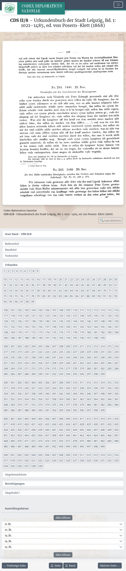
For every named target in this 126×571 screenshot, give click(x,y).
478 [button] (75, 441)
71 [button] (110, 290)
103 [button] (26, 310)
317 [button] (6, 388)
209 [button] (68, 346)
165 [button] (102, 326)
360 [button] (68, 399)
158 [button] (54, 326)
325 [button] (61, 388)
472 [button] (33, 441)
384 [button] (116, 404)
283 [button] (109, 368)
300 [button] (6, 382)
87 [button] (82, 296)
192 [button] (54, 338)
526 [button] (68, 460)
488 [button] (26, 446)
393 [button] (61, 410)
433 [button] (116, 424)
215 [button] (109, 346)
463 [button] (89, 435)
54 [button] (16, 290)
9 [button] (37, 271)
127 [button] (75, 315)
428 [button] (82, 424)
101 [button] (13, 310)
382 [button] (102, 404)
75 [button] (16, 296)
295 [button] (75, 374)
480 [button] (89, 441)
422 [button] (40, 424)
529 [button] (89, 460)
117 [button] (6, 315)
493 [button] (61, 446)
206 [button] (47, 346)
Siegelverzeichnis (15, 474)
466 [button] (109, 435)
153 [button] (20, 326)
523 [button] (47, 460)
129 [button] (89, 315)
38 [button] (43, 285)
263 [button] (89, 363)
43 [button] (71, 285)
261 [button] (75, 363)
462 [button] (82, 435)
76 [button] (21, 296)
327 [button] (75, 388)
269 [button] (13, 368)
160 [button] (68, 326)
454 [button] (26, 435)
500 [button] (6, 455)
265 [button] (102, 363)
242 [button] (61, 357)
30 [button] (115, 279)
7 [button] (29, 271)
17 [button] (43, 279)
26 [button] (93, 279)
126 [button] (68, 315)
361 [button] (75, 399)
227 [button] (75, 352)
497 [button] (89, 446)
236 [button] (20, 357)
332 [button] (109, 388)
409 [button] (68, 418)
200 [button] (6, 346)
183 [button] (109, 332)
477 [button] (68, 441)
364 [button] (96, 399)
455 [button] (33, 435)
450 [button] (116, 430)
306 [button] (47, 382)
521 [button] (33, 460)
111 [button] (82, 310)
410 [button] (75, 418)
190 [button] (40, 338)
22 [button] (71, 279)
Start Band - (18, 234)
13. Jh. (8, 535)
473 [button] (40, 441)
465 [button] (102, 435)
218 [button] (13, 352)
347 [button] (96, 393)
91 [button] (104, 296)
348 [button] (102, 393)
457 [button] (47, 435)
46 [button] (88, 285)
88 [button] (88, 296)
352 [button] (13, 399)
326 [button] (68, 388)
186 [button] (13, 338)
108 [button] (61, 310)
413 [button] (96, 418)
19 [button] (54, 279)
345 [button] (82, 393)
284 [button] (116, 368)
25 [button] (88, 279)
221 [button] (33, 352)
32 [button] (10, 285)
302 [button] (20, 382)
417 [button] (6, 424)
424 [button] (54, 424)
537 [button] (26, 466)
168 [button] (6, 332)
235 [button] (13, 357)
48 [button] (99, 285)
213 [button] (96, 346)
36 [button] (32, 285)
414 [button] (102, 418)
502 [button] (20, 455)
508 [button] (61, 455)
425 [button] (61, 424)
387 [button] (20, 410)
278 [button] (75, 368)
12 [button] (16, 279)
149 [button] (109, 321)
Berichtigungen (15, 483)
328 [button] (82, 388)
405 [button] (40, 418)
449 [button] (109, 430)
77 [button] (27, 296)
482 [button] (102, 441)
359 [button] (61, 399)
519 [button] (20, 460)
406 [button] (47, 418)
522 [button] (40, 460)
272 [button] (33, 368)
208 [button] (61, 346)
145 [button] (82, 321)
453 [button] (20, 435)
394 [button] (68, 410)
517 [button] (6, 460)
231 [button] (102, 352)
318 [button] (13, 388)
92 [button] (110, 296)
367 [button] (116, 399)
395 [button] (75, 410)
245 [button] (82, 357)
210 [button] (75, 346)
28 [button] (104, 279)
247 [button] (96, 357)
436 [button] (20, 430)
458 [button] (54, 435)
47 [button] (93, 285)
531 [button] (102, 460)
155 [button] (33, 326)
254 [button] (26, 363)
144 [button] (75, 321)
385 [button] (6, 410)
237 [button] (26, 357)
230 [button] (96, 352)
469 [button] (13, 441)
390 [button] (40, 410)
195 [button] (75, 338)
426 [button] (68, 424)
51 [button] (115, 285)
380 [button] (89, 404)
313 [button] (96, 382)
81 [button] (49, 296)
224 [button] (54, 352)
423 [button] (47, 424)
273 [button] (40, 368)
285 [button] (6, 374)
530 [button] (96, 460)
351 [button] (6, 399)
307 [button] (54, 382)
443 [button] (68, 430)
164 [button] (96, 326)
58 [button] (38, 290)
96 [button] (16, 301)
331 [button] (102, 388)
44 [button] (77, 285)
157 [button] (47, 326)
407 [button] (54, 418)
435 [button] (13, 430)
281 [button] (96, 368)
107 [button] (54, 310)
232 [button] (109, 352)
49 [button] (104, 285)
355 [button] (33, 399)
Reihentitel (12, 243)
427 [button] (75, 424)
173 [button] (40, 332)
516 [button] (116, 455)
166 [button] (109, 326)
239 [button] (40, 357)
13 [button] (21, 279)
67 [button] (88, 290)
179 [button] (82, 332)
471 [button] (26, 441)
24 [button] (82, 279)
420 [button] (26, 424)
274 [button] (47, 368)
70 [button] (104, 290)
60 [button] (49, 290)
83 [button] (60, 296)
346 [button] (89, 393)
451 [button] (6, 435)
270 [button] (20, 368)
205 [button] (40, 346)
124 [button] (54, 315)
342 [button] (61, 393)
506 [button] (47, 455)
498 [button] (96, 446)
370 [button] (20, 404)
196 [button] (82, 338)
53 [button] (10, 290)
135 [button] (13, 321)
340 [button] (47, 393)
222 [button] (40, 352)
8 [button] (33, 271)
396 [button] (82, 410)
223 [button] (47, 352)
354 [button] (26, 399)
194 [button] (68, 338)
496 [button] (82, 446)
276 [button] (61, 368)
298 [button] (96, 374)
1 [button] (4, 271)
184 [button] (116, 332)
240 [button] (47, 357)
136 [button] (20, 321)
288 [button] (26, 374)
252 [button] (13, 363)
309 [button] (68, 382)
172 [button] (33, 332)
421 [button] (33, 424)
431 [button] (102, 424)
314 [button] (102, 382)
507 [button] (54, 455)
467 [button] (116, 435)
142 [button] (61, 321)
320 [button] (26, 388)
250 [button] (116, 357)
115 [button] (109, 310)
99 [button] (32, 301)
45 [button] (82, 285)
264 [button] (96, 363)
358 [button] (54, 399)
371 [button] (26, 404)
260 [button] (68, 363)
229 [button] (89, 352)
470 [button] (20, 441)
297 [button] (89, 374)
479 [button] (82, 441)
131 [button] (102, 315)
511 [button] (82, 455)
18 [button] (49, 279)
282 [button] (102, 368)
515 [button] (109, 455)
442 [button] (61, 430)
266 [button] (109, 363)
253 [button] (20, 363)
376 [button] (61, 404)
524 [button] (54, 460)
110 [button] (75, 310)
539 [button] (40, 466)
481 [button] (96, 441)
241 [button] (54, 357)
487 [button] (20, 446)
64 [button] (71, 290)
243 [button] (68, 357)
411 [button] (82, 418)
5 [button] (21, 271)
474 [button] (47, 441)
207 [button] (54, 346)
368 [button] (6, 404)
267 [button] (116, 363)
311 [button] (82, 382)
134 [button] (6, 321)
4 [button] (17, 271)
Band (72, 565)
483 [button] (109, 441)
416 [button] (116, 418)
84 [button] (66, 296)
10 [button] (5, 279)
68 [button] (93, 290)
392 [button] (54, 410)
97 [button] (21, 301)
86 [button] (77, 296)
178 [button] (75, 332)
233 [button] (116, 352)
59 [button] (43, 290)
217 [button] (6, 352)
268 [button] (6, 368)
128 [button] (82, 315)
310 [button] (75, 382)
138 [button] (33, 321)
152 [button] (13, 326)
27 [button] (99, 279)
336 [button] (20, 393)
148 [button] (102, 321)
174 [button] (47, 332)
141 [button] (54, 321)
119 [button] (20, 315)
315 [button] (109, 382)
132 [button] (109, 315)
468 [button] (6, 441)
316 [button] (116, 382)
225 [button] (61, 352)
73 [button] (5, 296)
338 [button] (33, 393)
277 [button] (68, 368)
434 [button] (6, 430)
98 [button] (27, 301)
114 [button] (102, 310)
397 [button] (89, 410)
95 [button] (10, 301)
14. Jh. (8, 541)
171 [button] (26, 332)
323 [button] (47, 388)
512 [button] (89, 455)
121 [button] (33, 315)
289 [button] (33, 374)
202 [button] (20, 346)
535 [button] (13, 466)
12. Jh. (8, 529)
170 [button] (20, 332)
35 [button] (27, 285)
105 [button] (40, 310)
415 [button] (109, 418)
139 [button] (40, 321)
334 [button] (6, 393)
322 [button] (40, 388)
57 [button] (32, 290)
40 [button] (54, 285)
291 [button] (47, 374)
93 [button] (115, 296)
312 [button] (89, 382)
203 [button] (26, 346)
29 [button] (110, 279)
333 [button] (116, 388)
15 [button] (32, 279)
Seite (58, 565)
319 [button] (20, 388)
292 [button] (54, 374)
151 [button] (6, 326)
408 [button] (61, 418)
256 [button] (40, 363)
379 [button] (82, 404)
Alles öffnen (63, 517)
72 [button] (115, 290)
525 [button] (61, 460)
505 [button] (40, 455)
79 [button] (38, 296)
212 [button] (89, 346)
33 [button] (16, 285)
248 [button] (102, 357)
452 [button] (13, 435)
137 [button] (26, 321)
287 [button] (20, 374)
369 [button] (13, 404)
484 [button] (116, 441)
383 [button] (109, 404)
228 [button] (82, 352)
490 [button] (40, 446)
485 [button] (6, 446)
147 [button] (96, 321)
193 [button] (61, 338)
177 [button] (68, 332)
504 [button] (33, 455)
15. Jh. (8, 546)
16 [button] (38, 279)
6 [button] (25, 271)
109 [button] (68, 310)
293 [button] (61, 374)
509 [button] (68, 455)
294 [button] (68, 374)
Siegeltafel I (12, 492)
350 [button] (116, 393)
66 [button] (82, 290)
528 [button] (82, 460)
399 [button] (102, 410)
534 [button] (6, 466)
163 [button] (89, 326)
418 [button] (13, 424)
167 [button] (116, 326)
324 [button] (54, 388)
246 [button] (89, 357)
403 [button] (26, 418)
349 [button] (109, 393)
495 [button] (75, 446)
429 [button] (89, 424)
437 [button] (26, 430)
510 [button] (75, 455)
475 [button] (54, 441)
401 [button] (13, 418)
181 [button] (96, 332)
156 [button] (40, 326)
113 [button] (96, 310)
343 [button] (68, 393)
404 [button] (33, 418)
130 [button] (96, 315)
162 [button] (82, 326)
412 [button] (89, 418)
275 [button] (54, 368)
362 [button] (82, 399)
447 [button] (96, 430)
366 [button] (109, 399)
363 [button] (89, 399)
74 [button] (10, 296)
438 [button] (33, 430)
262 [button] (82, 363)
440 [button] (47, 430)
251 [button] (6, 363)
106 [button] (47, 310)
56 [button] (27, 290)
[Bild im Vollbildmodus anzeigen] (121, 36)
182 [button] (102, 332)
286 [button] (13, 374)
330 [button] (96, 388)
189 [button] (33, 338)
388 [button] (26, 410)
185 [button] (6, 338)
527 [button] (75, 460)
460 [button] (68, 435)
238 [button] (33, 357)
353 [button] (20, 399)
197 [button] (89, 338)
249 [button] (109, 357)
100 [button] (6, 310)
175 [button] (54, 332)
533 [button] (116, 460)
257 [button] (47, 363)
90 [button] (99, 296)
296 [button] (82, 374)
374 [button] (47, 404)
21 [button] (66, 279)
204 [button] (33, 346)
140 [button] (47, 321)
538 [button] (33, 466)
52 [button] (5, 290)
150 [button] (116, 321)
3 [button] (12, 271)
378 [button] (75, 404)
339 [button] (40, 393)
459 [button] (61, 435)
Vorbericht (11, 255)
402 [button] (20, 418)
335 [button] (13, 393)
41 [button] (60, 285)
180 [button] (89, 332)
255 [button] (33, 363)
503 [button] (26, 455)
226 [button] (68, 352)
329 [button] (89, 388)
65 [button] (77, 290)
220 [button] (26, 352)
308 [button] (61, 382)
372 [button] (33, 404)
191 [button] (47, 338)
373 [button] (40, 404)
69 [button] (99, 290)
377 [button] (68, 404)
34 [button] (21, 285)
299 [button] (102, 374)
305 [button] (40, 382)
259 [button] (61, 363)
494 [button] (68, 446)
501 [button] (13, 455)
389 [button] (33, 410)
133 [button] (116, 315)
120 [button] (26, 315)
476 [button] (61, 441)
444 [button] (75, 430)
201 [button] (13, 346)
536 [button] (20, 466)
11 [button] (10, 279)
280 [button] (89, 368)
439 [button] (40, 430)
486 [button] (13, 446)
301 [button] (13, 382)
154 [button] (26, 326)
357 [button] (47, 399)
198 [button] (96, 338)
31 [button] (5, 285)
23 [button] (77, 279)
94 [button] (5, 301)
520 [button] (26, 460)
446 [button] (89, 430)
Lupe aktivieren (110, 220)
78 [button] (32, 296)
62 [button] (60, 290)
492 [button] (54, 446)
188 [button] (26, 338)
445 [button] (82, 430)
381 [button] (96, 404)
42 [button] (66, 285)
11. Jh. (8, 524)
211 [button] (82, 346)
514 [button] (102, 455)
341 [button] (54, 393)
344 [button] (75, 393)
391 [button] (47, 410)
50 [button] (110, 285)
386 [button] (13, 410)
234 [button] (6, 357)
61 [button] (54, 290)
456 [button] (40, 435)
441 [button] (54, 430)
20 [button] (60, 279)
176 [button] (61, 332)
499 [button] (102, 446)
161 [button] (75, 326)
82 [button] (54, 296)
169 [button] (13, 332)
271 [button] (26, 368)
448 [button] (102, 430)
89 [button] (93, 296)
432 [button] (109, 424)
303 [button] (26, 382)
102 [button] (20, 310)
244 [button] (75, 357)
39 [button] (49, 285)
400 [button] (6, 418)
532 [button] (109, 460)
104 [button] (33, 310)
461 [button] (75, 435)
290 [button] (40, 374)
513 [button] (96, 455)
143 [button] (68, 321)
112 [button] (89, 310)
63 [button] (66, 290)
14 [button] (27, 279)
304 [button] (33, 382)
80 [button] (43, 296)
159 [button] (61, 326)
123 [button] (47, 315)
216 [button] (116, 346)
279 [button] (82, 368)
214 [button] (102, 346)
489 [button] (33, 446)
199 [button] (102, 338)
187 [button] (20, 338)
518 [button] (13, 460)
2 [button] (8, 271)
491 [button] (47, 446)
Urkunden (11, 264)
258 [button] (54, 363)
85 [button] (71, 296)
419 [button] (20, 424)
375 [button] (54, 404)
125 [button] (61, 315)
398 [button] (96, 410)
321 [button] (33, 388)
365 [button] (102, 399)
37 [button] (38, 285)
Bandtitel (10, 249)
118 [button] (13, 315)
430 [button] (96, 424)
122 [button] (40, 315)
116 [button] (116, 310)
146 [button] (89, 321)
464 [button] (96, 435)
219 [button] (20, 352)
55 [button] (21, 290)
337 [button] (26, 393)
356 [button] (40, 399)
